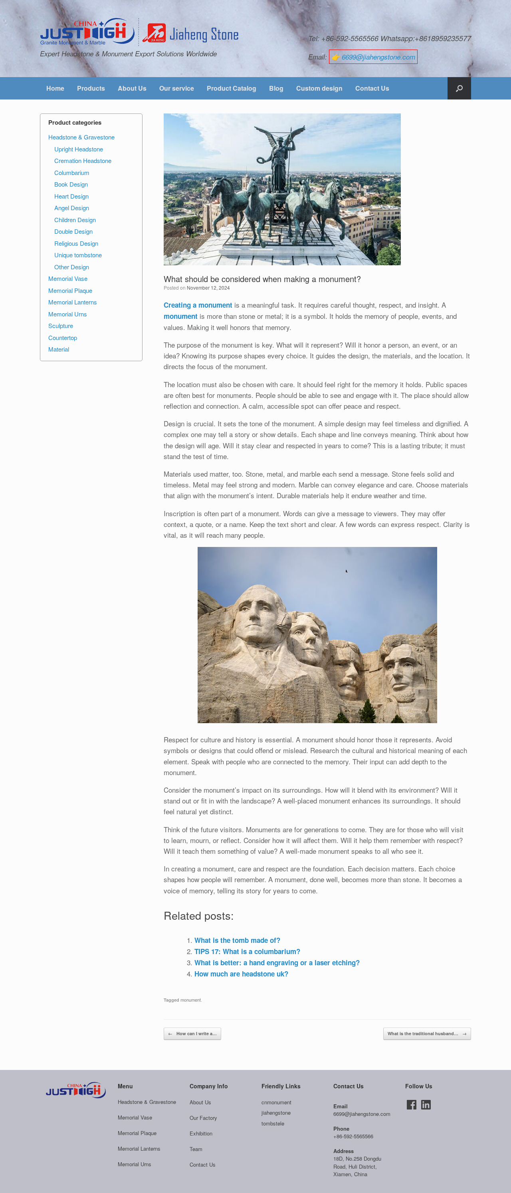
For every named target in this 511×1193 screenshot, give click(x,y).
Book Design (71, 184)
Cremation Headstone (82, 160)
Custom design (319, 88)
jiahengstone (276, 1112)
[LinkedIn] (426, 1104)
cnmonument (276, 1102)
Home (55, 88)
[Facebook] (411, 1104)
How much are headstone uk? (241, 973)
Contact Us (372, 88)
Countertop (62, 337)
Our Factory (203, 1117)
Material (58, 349)
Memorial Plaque (70, 290)
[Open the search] (459, 88)
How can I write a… (192, 1033)
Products (91, 88)
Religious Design (76, 243)
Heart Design (71, 196)
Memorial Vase (67, 278)
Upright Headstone (78, 149)
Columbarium (71, 172)
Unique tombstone (78, 255)
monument (190, 999)
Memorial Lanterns (72, 302)
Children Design (75, 219)
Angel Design (71, 207)
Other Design (71, 266)
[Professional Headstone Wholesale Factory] (140, 32)
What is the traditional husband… (427, 1033)
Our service (176, 88)
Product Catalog (231, 88)
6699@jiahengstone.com (378, 57)
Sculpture (60, 325)
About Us (132, 88)
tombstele (272, 1123)
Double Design (73, 231)
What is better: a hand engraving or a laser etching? (277, 962)
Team (196, 1149)
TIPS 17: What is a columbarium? (247, 951)
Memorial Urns (67, 314)
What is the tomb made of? (237, 940)
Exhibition (201, 1133)
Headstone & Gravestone (81, 137)
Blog (276, 88)
